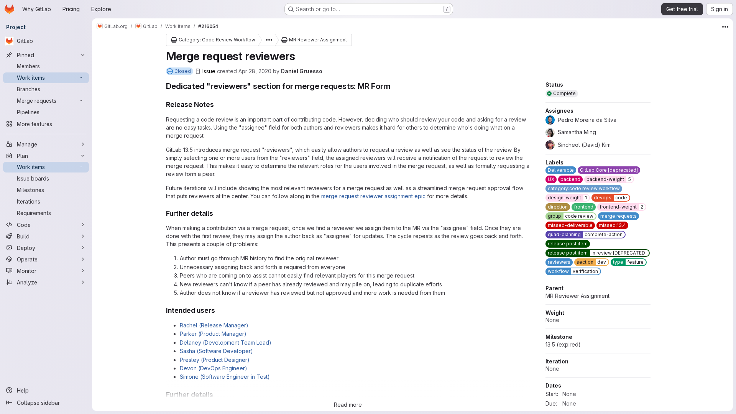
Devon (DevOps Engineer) (213, 368)
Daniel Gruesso (301, 71)
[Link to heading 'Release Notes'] (218, 104)
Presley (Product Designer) (215, 359)
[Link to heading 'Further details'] (217, 213)
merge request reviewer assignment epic (373, 196)
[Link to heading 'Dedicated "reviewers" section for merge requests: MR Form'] (395, 86)
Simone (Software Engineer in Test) (225, 376)
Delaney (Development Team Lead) (225, 342)
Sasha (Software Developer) (216, 351)
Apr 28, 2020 (254, 71)
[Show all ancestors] (266, 40)
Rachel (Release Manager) (214, 325)
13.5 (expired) (563, 344)
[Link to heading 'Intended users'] (219, 310)
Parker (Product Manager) (213, 333)
